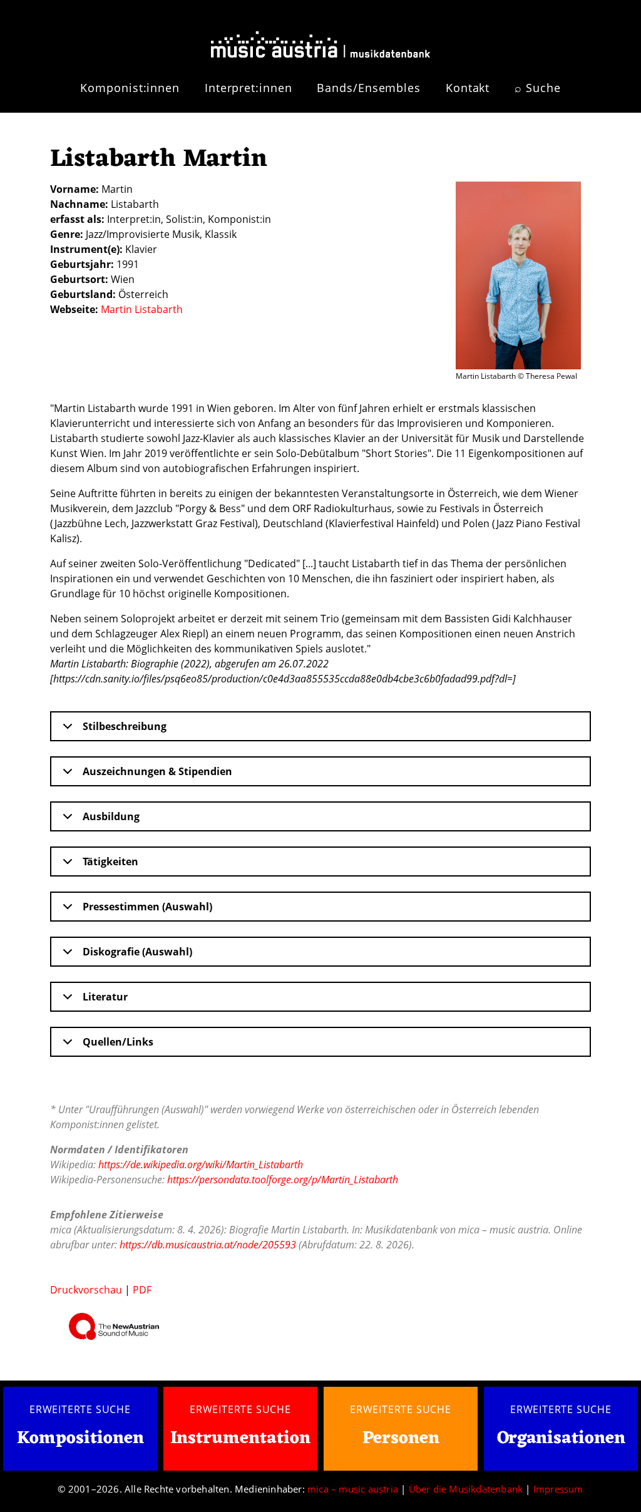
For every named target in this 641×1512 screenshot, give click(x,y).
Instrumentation (240, 1438)
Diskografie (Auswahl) (137, 952)
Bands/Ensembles (369, 87)
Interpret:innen (248, 87)
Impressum (558, 1489)
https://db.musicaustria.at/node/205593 (208, 1245)
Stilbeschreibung (125, 726)
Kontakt (468, 87)
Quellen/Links (118, 1042)
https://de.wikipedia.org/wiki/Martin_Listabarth (200, 1164)
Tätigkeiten (110, 861)
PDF (142, 1290)
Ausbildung (111, 816)
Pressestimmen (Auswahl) (147, 906)
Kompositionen (80, 1439)
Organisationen (561, 1438)
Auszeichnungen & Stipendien (157, 771)
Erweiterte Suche (80, 1409)
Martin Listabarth (142, 309)
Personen (400, 1438)
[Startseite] (320, 39)
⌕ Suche (537, 87)
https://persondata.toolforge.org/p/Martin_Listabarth (282, 1179)
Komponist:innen (130, 87)
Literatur (105, 997)
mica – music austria (352, 1489)
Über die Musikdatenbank (466, 1489)
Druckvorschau (86, 1290)
